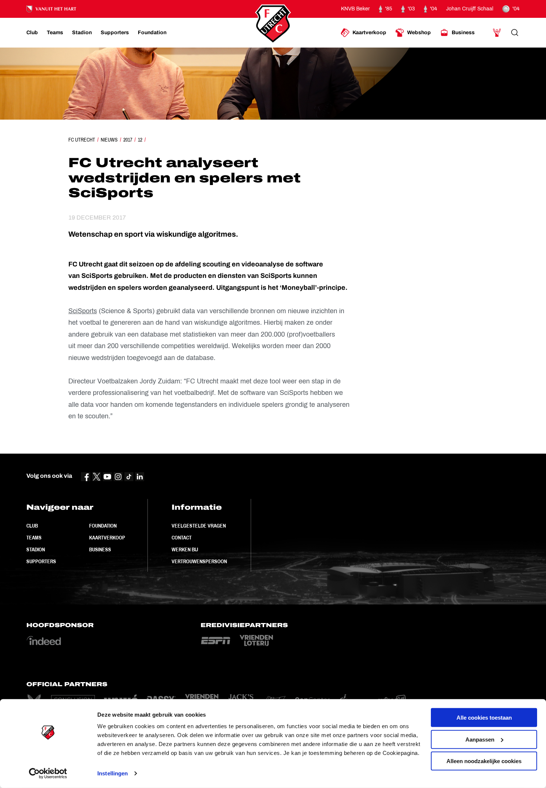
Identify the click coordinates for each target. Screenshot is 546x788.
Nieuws (109, 139)
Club (32, 525)
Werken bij (185, 549)
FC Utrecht (81, 139)
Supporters (41, 561)
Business (100, 549)
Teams (34, 537)
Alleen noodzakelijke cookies (483, 761)
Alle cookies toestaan (484, 717)
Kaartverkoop (107, 537)
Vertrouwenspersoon (199, 561)
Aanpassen (479, 739)
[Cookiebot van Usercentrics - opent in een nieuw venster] (48, 773)
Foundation (103, 525)
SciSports (82, 311)
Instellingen (112, 773)
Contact (182, 537)
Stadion (35, 549)
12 (140, 139)
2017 (127, 139)
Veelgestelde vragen (199, 525)
